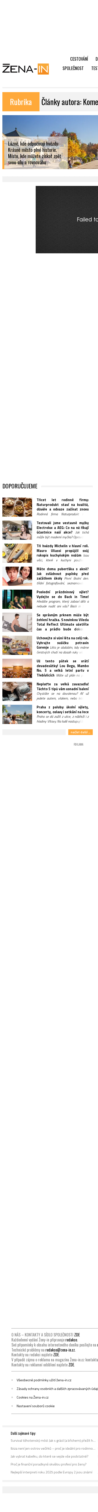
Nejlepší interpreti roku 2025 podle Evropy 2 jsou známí (51, 1472)
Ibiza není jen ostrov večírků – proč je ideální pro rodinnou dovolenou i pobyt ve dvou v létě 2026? (53, 1448)
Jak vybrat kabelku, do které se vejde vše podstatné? (49, 1456)
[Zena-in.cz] (28, 69)
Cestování (79, 59)
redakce (71, 1340)
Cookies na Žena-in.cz (33, 1397)
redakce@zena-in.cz (60, 1350)
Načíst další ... (80, 732)
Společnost (73, 68)
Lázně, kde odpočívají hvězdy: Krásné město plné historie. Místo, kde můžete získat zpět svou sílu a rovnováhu (34, 153)
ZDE (77, 1335)
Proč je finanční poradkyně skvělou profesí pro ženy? (49, 1464)
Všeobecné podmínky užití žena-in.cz (44, 1380)
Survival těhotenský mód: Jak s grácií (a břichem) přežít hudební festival (53, 1440)
